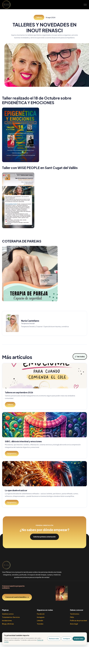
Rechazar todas (54, 638)
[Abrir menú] (85, 4)
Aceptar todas (78, 638)
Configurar (66, 638)
